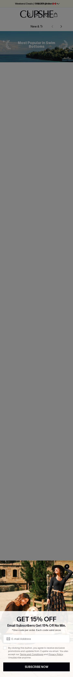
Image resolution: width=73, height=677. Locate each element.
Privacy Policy (55, 654)
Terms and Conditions (31, 654)
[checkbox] (4, 647)
